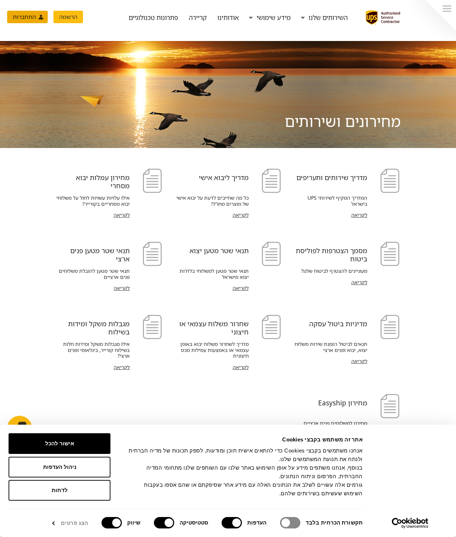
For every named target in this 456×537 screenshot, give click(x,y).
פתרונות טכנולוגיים (153, 17)
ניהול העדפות (59, 467)
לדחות (60, 490)
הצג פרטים (74, 523)
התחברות (24, 17)
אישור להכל (59, 443)
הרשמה (68, 17)
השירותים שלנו (328, 17)
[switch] (233, 522)
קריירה (198, 17)
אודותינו (228, 17)
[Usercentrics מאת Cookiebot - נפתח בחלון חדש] (410, 523)
